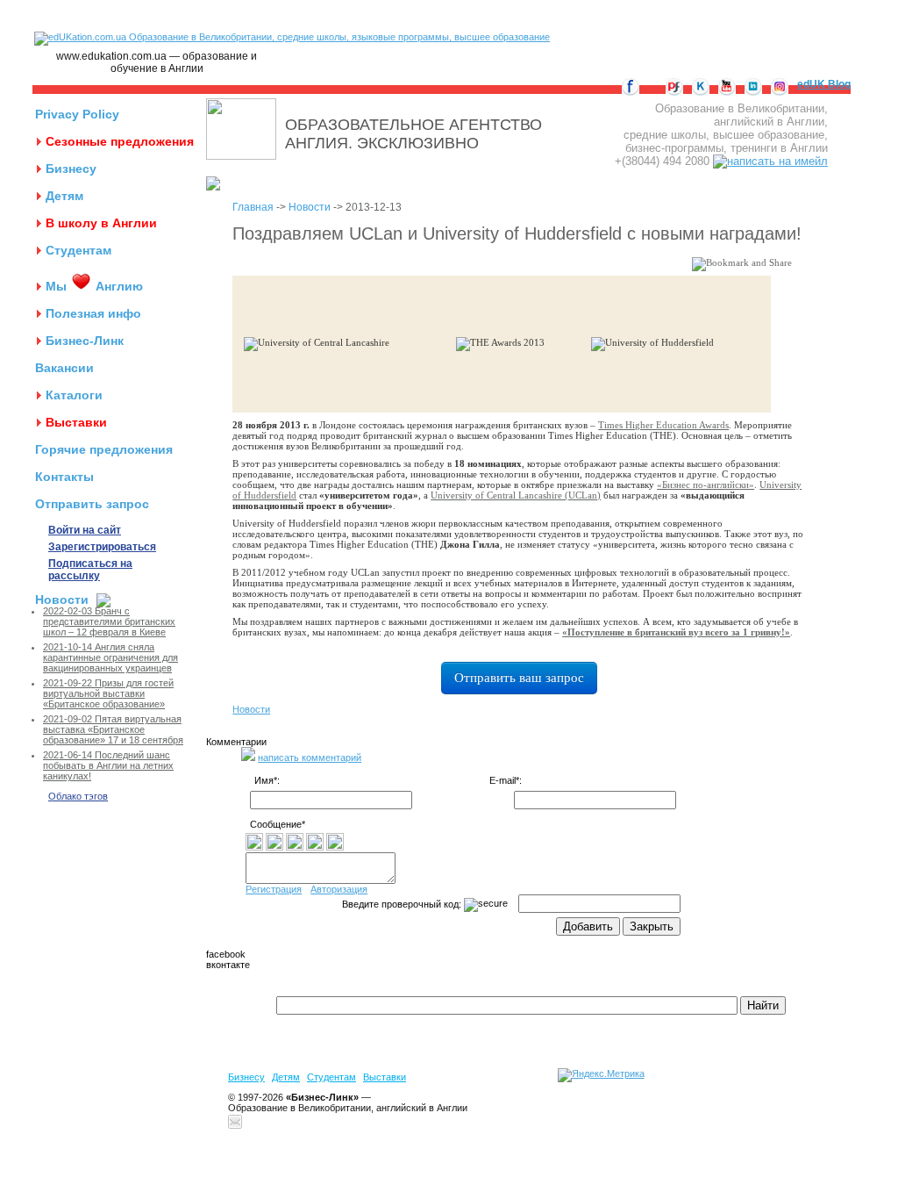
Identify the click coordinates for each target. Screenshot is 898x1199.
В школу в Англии (101, 223)
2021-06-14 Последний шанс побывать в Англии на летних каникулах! (108, 765)
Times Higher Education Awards (663, 425)
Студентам (78, 250)
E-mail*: (505, 780)
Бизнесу (71, 169)
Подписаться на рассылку (90, 569)
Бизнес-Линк (85, 341)
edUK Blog (824, 84)
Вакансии (64, 368)
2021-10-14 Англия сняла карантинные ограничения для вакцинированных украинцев (110, 657)
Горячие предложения (104, 449)
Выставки (76, 422)
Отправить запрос (92, 504)
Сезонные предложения (120, 141)
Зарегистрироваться (102, 547)
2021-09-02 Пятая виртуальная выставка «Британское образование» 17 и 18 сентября (113, 729)
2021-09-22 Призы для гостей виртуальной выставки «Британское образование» (108, 693)
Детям (64, 196)
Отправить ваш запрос (519, 678)
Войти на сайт (84, 530)
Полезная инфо (93, 313)
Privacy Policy (77, 114)
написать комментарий (309, 757)
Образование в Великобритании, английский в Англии (347, 1107)
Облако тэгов (78, 796)
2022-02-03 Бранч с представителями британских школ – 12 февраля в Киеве (109, 621)
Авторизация (338, 889)
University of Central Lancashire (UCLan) (516, 495)
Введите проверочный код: (403, 904)
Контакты (64, 477)
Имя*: (267, 780)
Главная (253, 207)
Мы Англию (94, 286)
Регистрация (274, 889)
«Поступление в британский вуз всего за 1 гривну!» (676, 632)
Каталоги (74, 395)
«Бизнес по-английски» (705, 484)
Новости (62, 599)
